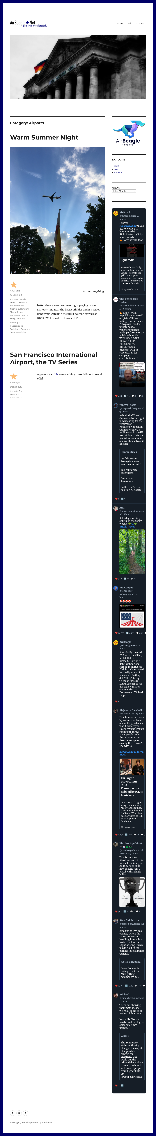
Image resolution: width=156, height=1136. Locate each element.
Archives (116, 188)
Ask (129, 23)
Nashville (14, 309)
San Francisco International (16, 394)
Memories (19, 305)
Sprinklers (15, 329)
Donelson (23, 299)
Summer (25, 329)
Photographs (16, 326)
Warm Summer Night (44, 137)
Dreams (14, 302)
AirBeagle (15, 291)
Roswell (20, 312)
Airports (14, 299)
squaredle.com (127, 225)
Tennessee (15, 315)
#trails (123, 526)
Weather (20, 318)
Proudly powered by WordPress (37, 1122)
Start (120, 23)
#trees (131, 526)
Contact (141, 23)
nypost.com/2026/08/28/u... (131, 753)
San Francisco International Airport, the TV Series (54, 358)
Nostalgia (15, 322)
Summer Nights (18, 332)
